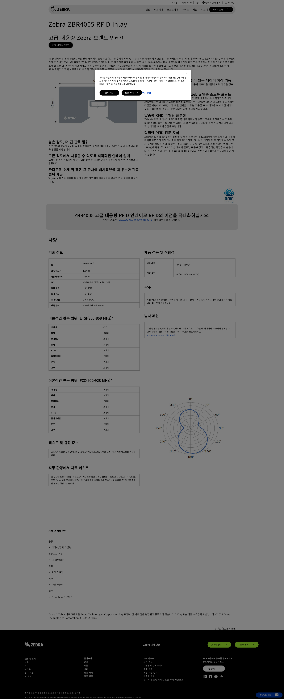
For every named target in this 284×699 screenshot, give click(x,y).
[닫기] (187, 73)
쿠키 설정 (146, 92)
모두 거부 (109, 92)
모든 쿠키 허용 (131, 92)
